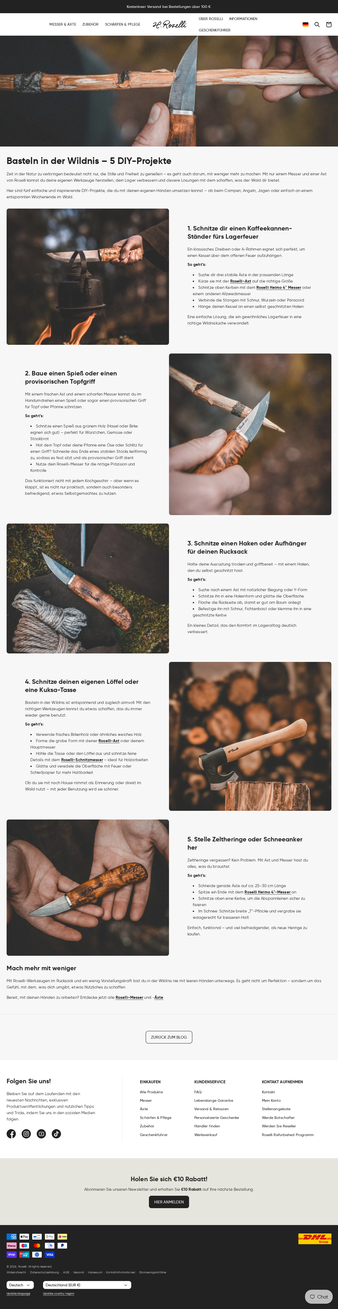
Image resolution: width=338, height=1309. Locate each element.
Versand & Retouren (211, 1108)
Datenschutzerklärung (44, 1272)
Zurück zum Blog (169, 1037)
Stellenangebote (276, 1108)
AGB (66, 1272)
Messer (146, 1100)
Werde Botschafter (278, 1117)
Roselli (22, 1266)
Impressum (95, 1272)
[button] (317, 24)
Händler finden (207, 1126)
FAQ (197, 1092)
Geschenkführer (153, 1134)
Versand (78, 1272)
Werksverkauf (205, 1134)
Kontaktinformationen (120, 1272)
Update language (18, 1293)
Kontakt (268, 1092)
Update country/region (58, 1293)
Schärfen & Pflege (155, 1117)
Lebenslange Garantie (213, 1100)
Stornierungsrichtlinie (152, 1272)
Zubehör (147, 1126)
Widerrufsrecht (16, 1272)
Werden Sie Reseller (279, 1126)
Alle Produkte (151, 1092)
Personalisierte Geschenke (216, 1117)
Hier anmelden (169, 1202)
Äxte (144, 1108)
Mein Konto (271, 1100)
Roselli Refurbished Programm (288, 1134)
